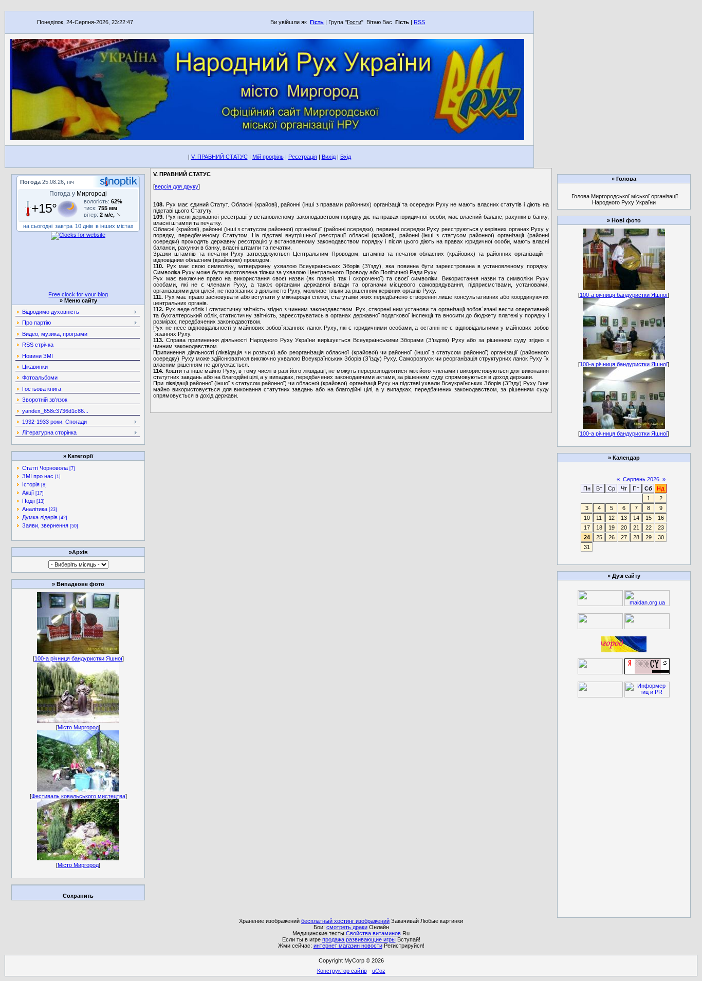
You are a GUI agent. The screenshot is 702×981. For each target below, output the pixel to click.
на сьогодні (37, 226)
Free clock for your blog (78, 294)
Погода (30, 182)
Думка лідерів (40, 517)
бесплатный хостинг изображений (345, 921)
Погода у (78, 193)
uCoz (378, 971)
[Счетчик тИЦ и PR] (647, 672)
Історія (31, 484)
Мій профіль (268, 157)
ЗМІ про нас (37, 476)
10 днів (84, 226)
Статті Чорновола (45, 468)
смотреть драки (346, 927)
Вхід (345, 157)
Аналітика (34, 509)
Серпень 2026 (641, 479)
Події (28, 501)
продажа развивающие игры (359, 939)
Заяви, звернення (45, 525)
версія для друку (176, 186)
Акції (28, 492)
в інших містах (115, 226)
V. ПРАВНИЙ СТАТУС (219, 157)
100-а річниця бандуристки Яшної (78, 658)
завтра (63, 226)
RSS (419, 22)
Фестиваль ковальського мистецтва (78, 796)
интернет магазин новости (347, 945)
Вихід (329, 157)
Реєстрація (302, 157)
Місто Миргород (78, 727)
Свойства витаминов (373, 933)
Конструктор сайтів (342, 971)
